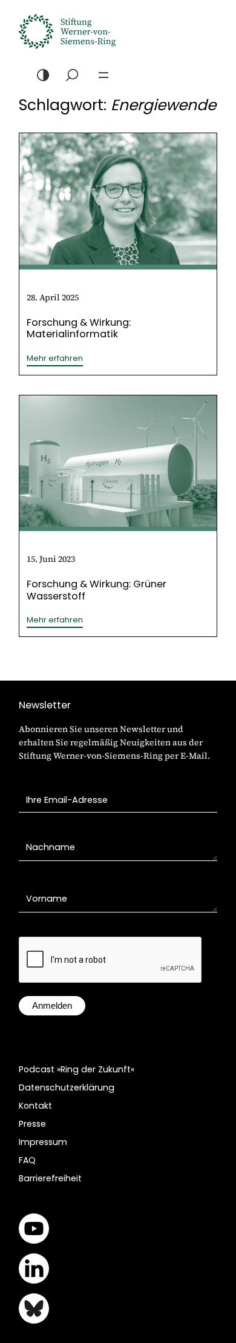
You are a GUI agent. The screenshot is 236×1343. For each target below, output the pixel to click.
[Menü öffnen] (103, 75)
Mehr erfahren (55, 358)
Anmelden (52, 1005)
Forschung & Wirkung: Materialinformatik (79, 328)
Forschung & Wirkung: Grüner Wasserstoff (96, 589)
